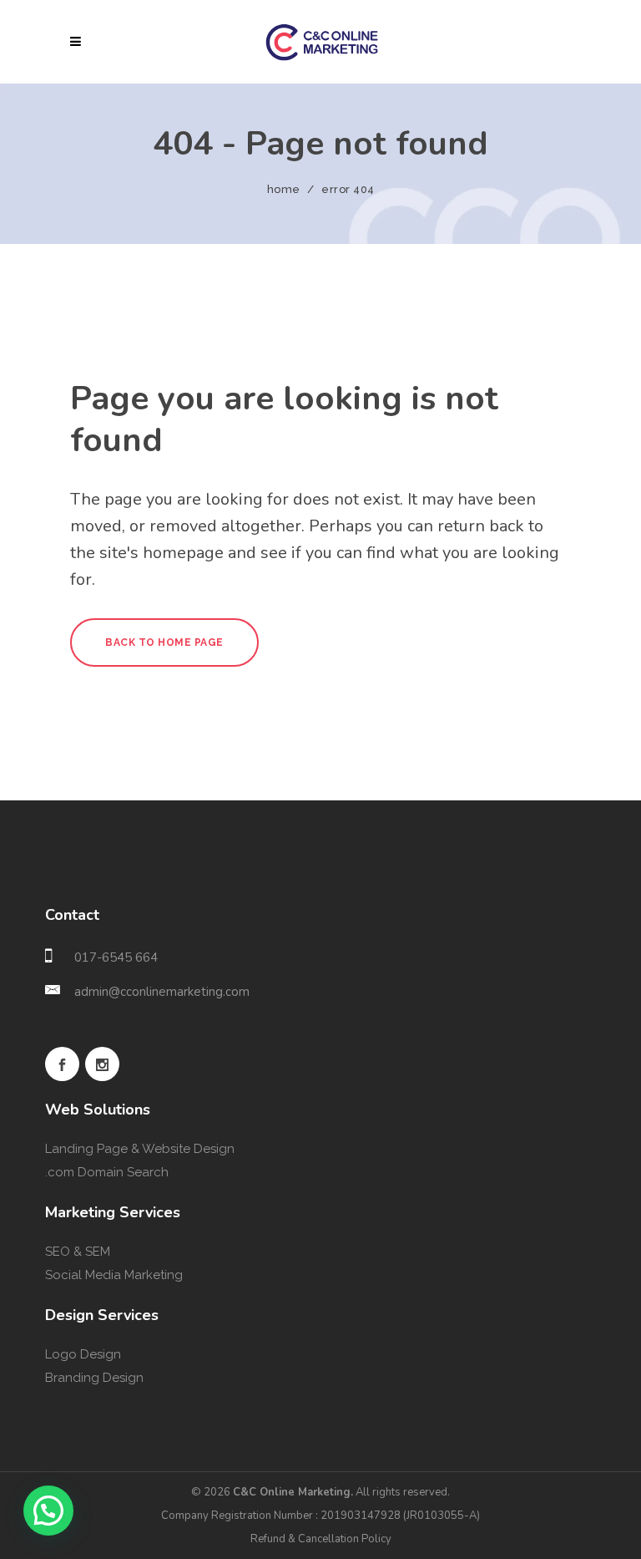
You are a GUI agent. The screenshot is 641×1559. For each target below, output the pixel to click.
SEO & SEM (77, 1251)
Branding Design (94, 1377)
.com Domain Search (107, 1172)
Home (283, 189)
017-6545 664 (116, 957)
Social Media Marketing (114, 1274)
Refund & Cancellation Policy (320, 1538)
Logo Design (83, 1354)
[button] (48, 1510)
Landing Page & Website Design (140, 1148)
